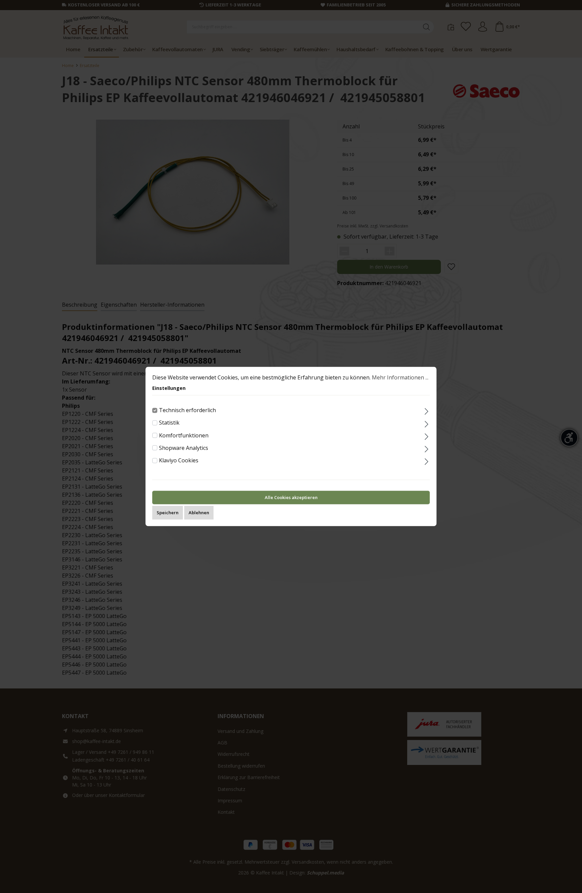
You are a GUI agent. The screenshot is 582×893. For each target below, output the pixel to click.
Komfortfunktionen (183, 435)
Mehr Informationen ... (400, 377)
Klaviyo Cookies (178, 460)
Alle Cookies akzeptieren (291, 498)
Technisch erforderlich (187, 410)
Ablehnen (199, 513)
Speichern (168, 513)
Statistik (169, 423)
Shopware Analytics (183, 448)
